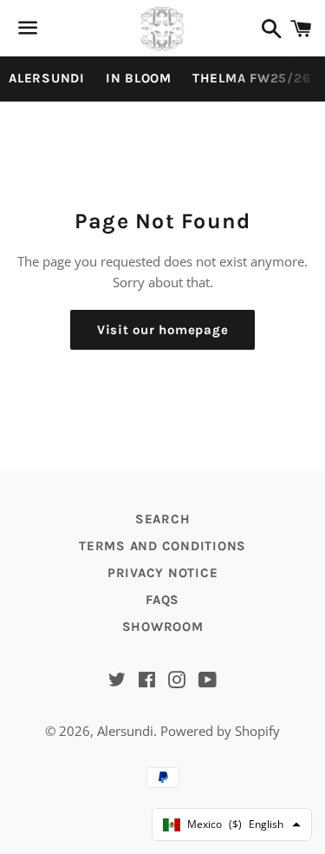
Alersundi (125, 730)
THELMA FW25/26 (251, 78)
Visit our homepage (163, 330)
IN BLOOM (139, 78)
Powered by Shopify (220, 730)
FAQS (162, 600)
